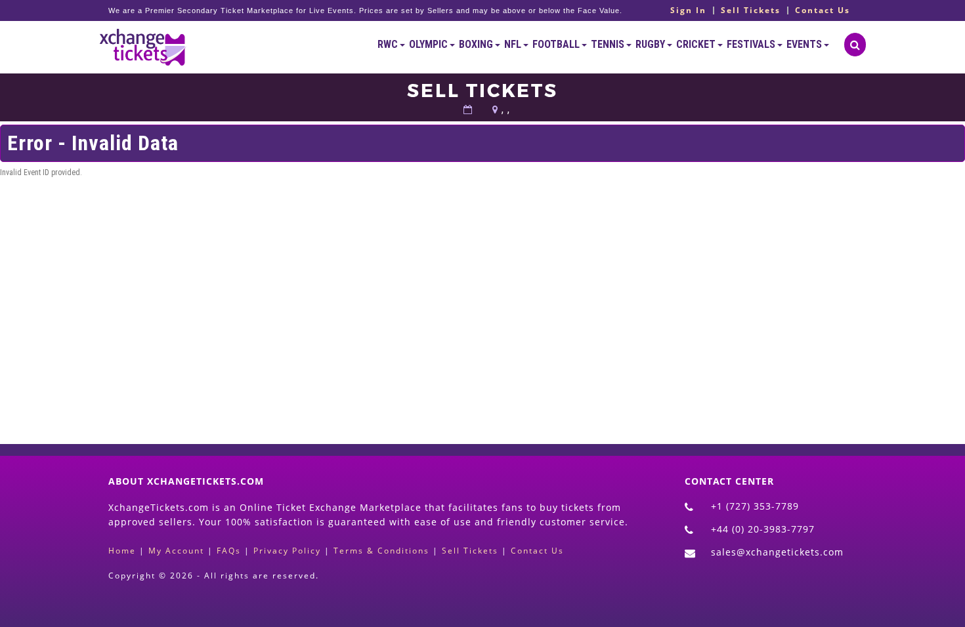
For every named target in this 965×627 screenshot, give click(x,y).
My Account (176, 550)
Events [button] (805, 44)
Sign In (688, 10)
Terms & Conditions (381, 550)
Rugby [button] (651, 44)
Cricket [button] (697, 44)
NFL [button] (513, 44)
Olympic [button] (429, 44)
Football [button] (557, 44)
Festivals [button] (752, 44)
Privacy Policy (287, 550)
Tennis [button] (608, 44)
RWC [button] (388, 44)
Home (122, 550)
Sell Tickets (751, 10)
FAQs (229, 550)
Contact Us (822, 10)
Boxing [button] (477, 44)
